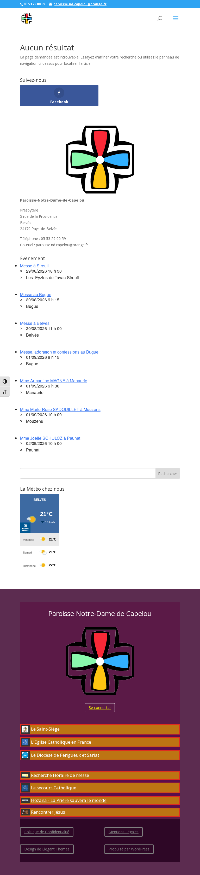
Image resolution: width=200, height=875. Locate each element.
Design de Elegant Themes (47, 849)
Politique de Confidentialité (46, 831)
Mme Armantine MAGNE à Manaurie (53, 381)
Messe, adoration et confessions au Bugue (59, 352)
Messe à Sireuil (34, 266)
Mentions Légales (124, 831)
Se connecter (100, 707)
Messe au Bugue (35, 294)
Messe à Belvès (34, 323)
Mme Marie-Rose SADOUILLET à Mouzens (60, 409)
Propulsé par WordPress (129, 849)
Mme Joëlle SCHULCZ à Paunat (50, 438)
